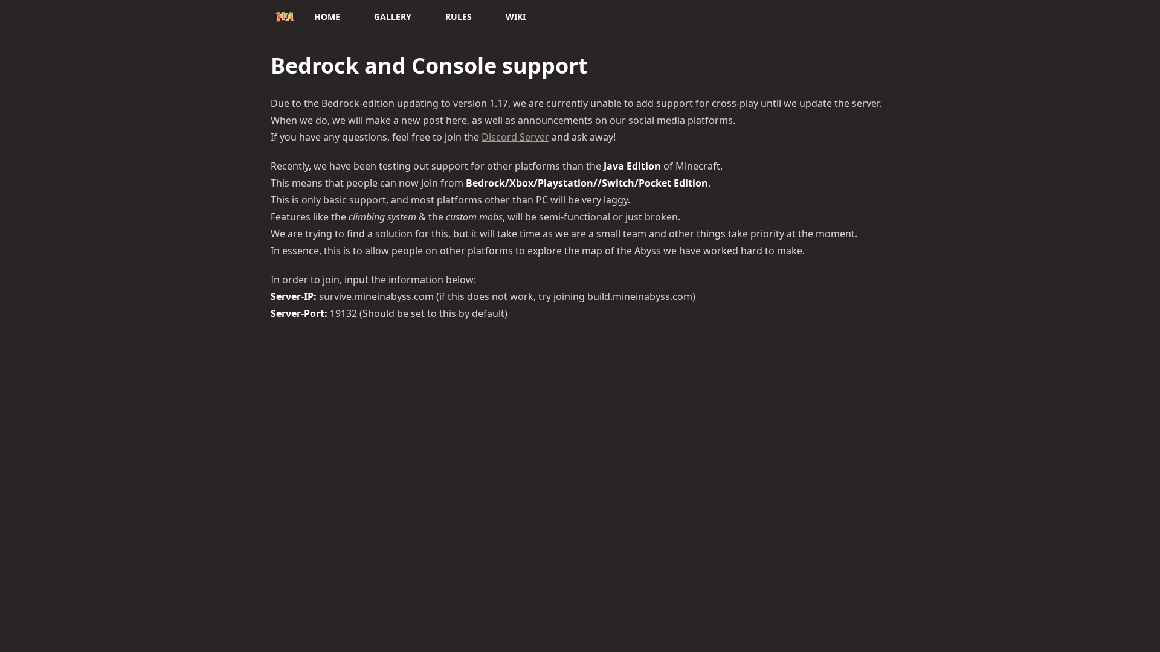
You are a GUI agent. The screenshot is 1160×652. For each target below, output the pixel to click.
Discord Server (515, 137)
